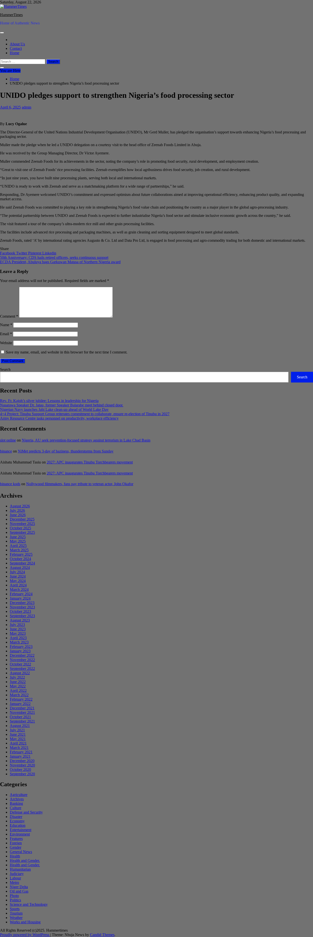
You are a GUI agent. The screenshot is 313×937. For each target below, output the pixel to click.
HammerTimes (11, 15)
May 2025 (18, 541)
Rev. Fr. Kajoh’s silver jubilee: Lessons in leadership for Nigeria (49, 401)
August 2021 (20, 726)
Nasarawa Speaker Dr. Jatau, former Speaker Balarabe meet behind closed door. (61, 405)
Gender (15, 847)
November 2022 (22, 660)
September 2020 (22, 774)
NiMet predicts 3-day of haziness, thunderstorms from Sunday (65, 451)
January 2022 (20, 704)
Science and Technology (29, 904)
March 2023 (19, 642)
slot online (8, 440)
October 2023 (20, 611)
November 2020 (22, 765)
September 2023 (22, 616)
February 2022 (21, 699)
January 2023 (20, 651)
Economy (17, 821)
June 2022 (18, 682)
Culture (15, 808)
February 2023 (21, 647)
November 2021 (22, 712)
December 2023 (22, 603)
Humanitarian (20, 869)
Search (5, 369)
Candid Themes (102, 935)
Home (14, 53)
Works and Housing (25, 922)
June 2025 (18, 537)
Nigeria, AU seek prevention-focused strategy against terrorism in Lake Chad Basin (86, 440)
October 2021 (20, 717)
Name (6, 325)
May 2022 (18, 686)
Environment (20, 834)
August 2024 (20, 567)
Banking (16, 803)
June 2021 (18, 734)
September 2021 (22, 721)
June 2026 (18, 515)
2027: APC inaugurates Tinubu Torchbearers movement (90, 462)
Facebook (8, 253)
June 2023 (18, 629)
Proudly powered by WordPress (25, 935)
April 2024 (18, 585)
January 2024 (20, 598)
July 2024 (17, 572)
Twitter (22, 253)
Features (16, 838)
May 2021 (18, 739)
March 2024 (19, 589)
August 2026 (20, 506)
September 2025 (22, 532)
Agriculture (18, 795)
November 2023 (22, 607)
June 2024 (18, 576)
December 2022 (22, 655)
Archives (17, 799)
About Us (17, 44)
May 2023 (18, 633)
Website (6, 343)
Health (15, 856)
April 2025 (18, 546)
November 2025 (22, 524)
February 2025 (21, 554)
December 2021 (22, 708)
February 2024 (21, 594)
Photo (14, 896)
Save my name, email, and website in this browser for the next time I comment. (66, 352)
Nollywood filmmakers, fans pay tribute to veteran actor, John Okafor (79, 484)
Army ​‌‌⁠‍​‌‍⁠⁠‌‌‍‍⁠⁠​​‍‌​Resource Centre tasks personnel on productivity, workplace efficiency (59, 418)
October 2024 (20, 559)
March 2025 (19, 550)
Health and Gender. (25, 860)
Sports (15, 909)
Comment (9, 316)
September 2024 (22, 563)
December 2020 (22, 761)
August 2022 (20, 673)
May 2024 (18, 581)
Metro (14, 882)
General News (21, 852)
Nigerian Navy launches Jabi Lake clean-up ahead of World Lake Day (54, 409)
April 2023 (18, 638)
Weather (16, 918)
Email (6, 334)
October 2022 (20, 664)
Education (17, 825)
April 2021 (18, 743)
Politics (15, 900)
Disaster (16, 817)
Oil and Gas (19, 891)
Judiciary (17, 874)
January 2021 (20, 756)
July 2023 (17, 625)
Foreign (16, 843)
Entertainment (20, 830)
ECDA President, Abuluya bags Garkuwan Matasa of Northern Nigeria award (60, 262)
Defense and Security (26, 812)
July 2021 (17, 730)
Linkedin (49, 253)
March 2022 (19, 695)
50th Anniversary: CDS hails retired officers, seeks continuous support (54, 257)
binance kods (10, 484)
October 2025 (20, 528)
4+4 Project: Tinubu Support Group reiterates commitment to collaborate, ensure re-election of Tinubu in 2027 (84, 414)
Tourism (16, 913)
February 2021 (21, 752)
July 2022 (17, 677)
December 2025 (22, 519)
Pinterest (35, 253)
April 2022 (18, 690)
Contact (16, 48)
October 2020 (20, 769)
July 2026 (17, 510)
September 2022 (22, 668)
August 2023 (20, 620)
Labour (15, 878)
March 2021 (19, 748)
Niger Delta (19, 887)
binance (6, 451)
